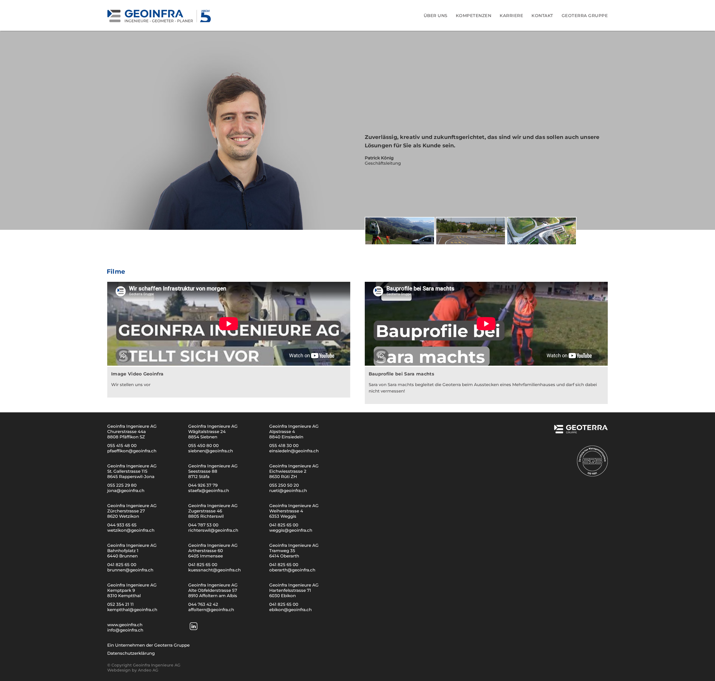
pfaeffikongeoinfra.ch (131, 450)
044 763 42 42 (203, 604)
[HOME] (160, 15)
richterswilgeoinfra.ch (213, 530)
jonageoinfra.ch (125, 490)
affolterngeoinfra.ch (211, 609)
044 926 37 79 (203, 485)
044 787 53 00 (203, 525)
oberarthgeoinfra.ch (292, 570)
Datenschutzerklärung (131, 653)
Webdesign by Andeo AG (132, 670)
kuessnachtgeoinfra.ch (214, 570)
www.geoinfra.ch (124, 624)
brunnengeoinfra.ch (130, 570)
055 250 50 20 (284, 485)
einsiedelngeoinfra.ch (294, 450)
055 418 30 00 (284, 445)
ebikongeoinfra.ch (290, 609)
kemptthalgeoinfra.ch (132, 609)
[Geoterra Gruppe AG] (580, 431)
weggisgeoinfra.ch (290, 530)
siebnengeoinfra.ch (210, 450)
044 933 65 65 (122, 525)
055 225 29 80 (122, 485)
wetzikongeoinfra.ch (130, 530)
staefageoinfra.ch (208, 490)
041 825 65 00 (283, 525)
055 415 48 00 (122, 445)
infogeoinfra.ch (125, 630)
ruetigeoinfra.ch (288, 490)
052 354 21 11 (120, 604)
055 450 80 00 (203, 445)
